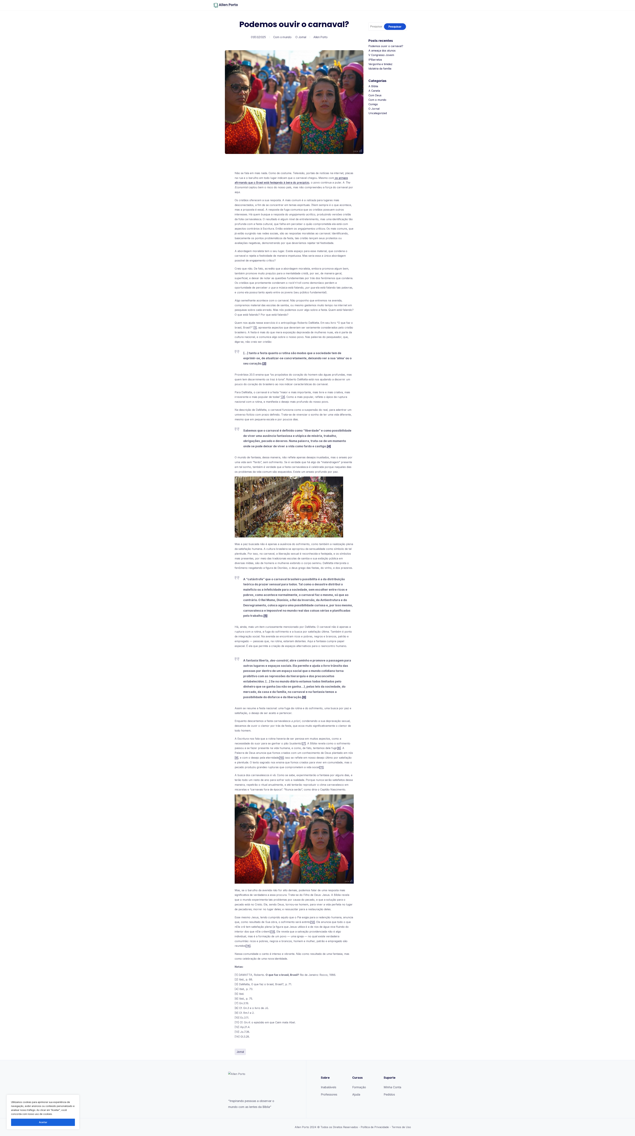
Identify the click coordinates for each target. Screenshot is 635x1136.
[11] (321, 767)
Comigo (373, 104)
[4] (329, 446)
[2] (264, 363)
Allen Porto (320, 37)
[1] (255, 327)
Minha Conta (392, 1087)
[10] (281, 757)
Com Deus (374, 95)
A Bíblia (373, 86)
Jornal (240, 1051)
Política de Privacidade (375, 1127)
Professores (329, 1094)
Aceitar (43, 1122)
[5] (265, 615)
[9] (236, 757)
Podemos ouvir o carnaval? (385, 46)
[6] (304, 697)
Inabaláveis (328, 1087)
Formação (359, 1087)
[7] (304, 743)
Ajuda (356, 1094)
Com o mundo (282, 37)
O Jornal (300, 37)
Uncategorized (377, 113)
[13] (272, 931)
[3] (283, 397)
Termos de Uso (401, 1127)
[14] (248, 945)
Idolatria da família (379, 68)
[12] (312, 922)
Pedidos (389, 1094)
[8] (339, 748)
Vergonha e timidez (380, 64)
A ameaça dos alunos (382, 50)
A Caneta (374, 90)
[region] (43, 1112)
